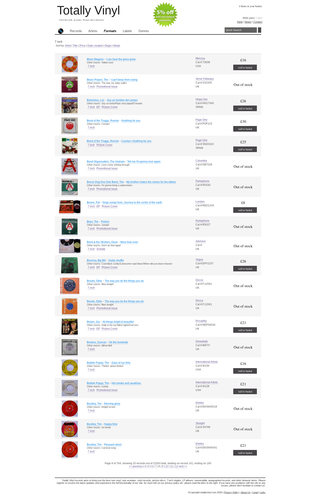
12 (176, 466)
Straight (200, 423)
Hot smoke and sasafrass (126, 383)
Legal (255, 492)
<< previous (136, 466)
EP (98, 107)
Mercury (200, 58)
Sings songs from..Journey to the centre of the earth (132, 202)
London (200, 201)
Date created (95, 45)
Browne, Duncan (96, 342)
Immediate (202, 341)
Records (76, 31)
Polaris (105, 221)
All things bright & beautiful (118, 321)
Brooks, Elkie (94, 280)
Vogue (199, 259)
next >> (183, 466)
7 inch (91, 66)
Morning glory (112, 403)
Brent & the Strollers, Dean (102, 242)
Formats (110, 31)
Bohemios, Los (95, 100)
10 (166, 466)
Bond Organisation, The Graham (106, 161)
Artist (68, 45)
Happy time (110, 424)
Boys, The (92, 221)
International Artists (207, 361)
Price (83, 45)
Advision (201, 241)
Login (259, 17)
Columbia (201, 160)
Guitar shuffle (116, 260)
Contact (257, 21)
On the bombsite (118, 342)
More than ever (129, 242)
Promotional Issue (107, 86)
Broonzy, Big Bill (96, 260)
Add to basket (245, 67)
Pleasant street (112, 444)
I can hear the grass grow (121, 59)
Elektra (200, 402)
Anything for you (130, 120)
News (248, 21)
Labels (127, 31)
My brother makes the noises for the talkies (151, 182)
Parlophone (202, 181)
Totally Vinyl (88, 10)
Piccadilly (201, 320)
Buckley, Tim (94, 403)
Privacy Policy (231, 492)
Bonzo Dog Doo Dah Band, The (105, 182)
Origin (108, 45)
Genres (143, 31)
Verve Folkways (205, 78)
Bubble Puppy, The (98, 362)
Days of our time (121, 362)
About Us (245, 492)
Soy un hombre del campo (122, 100)
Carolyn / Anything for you (136, 141)
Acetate (101, 249)
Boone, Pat (93, 202)
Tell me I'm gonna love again (144, 161)
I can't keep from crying (124, 79)
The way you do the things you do (124, 280)
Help (240, 21)
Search (259, 30)
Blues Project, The (97, 79)
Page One (201, 119)
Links (262, 492)
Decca (199, 280)
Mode (117, 45)
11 (171, 466)
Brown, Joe (93, 321)
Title (75, 45)
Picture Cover (110, 107)
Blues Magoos (95, 59)
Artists (92, 31)
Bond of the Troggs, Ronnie (103, 120)
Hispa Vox (201, 99)
